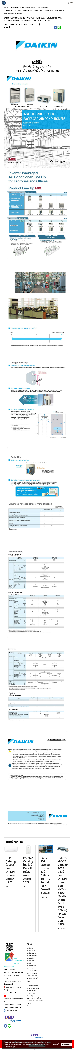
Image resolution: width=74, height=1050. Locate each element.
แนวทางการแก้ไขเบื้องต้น (34, 998)
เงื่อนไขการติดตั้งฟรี (33, 988)
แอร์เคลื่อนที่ (30, 961)
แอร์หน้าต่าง (30, 963)
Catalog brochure (32, 986)
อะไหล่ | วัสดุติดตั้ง (32, 978)
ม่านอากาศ (30, 968)
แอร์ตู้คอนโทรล (31, 966)
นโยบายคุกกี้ (11, 1046)
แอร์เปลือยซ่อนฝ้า (32, 955)
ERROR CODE (31, 993)
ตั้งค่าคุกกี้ (56, 1044)
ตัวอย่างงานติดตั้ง (32, 991)
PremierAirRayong (14, 1004)
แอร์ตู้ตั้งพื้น (30, 958)
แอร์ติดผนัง (30, 948)
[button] (67, 3)
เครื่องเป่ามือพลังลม (32, 973)
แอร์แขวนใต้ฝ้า (31, 950)
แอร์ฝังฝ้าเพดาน (31, 953)
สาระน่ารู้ (30, 996)
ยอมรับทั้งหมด (66, 1044)
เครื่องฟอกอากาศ (32, 976)
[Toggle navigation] (71, 3)
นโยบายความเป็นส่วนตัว (43, 1044)
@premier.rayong (15, 1007)
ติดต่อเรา (29, 1003)
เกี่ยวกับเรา (30, 1006)
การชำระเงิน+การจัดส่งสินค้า (35, 1001)
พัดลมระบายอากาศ (32, 971)
